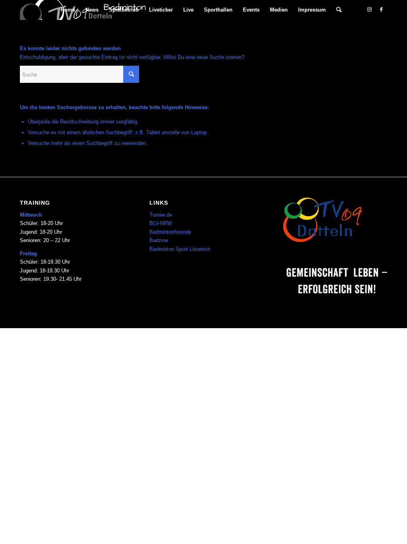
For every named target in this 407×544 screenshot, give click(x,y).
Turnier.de (160, 215)
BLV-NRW (160, 223)
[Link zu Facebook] (381, 10)
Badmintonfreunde (170, 232)
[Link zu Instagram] (369, 10)
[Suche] (339, 10)
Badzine (158, 240)
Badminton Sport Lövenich (179, 249)
